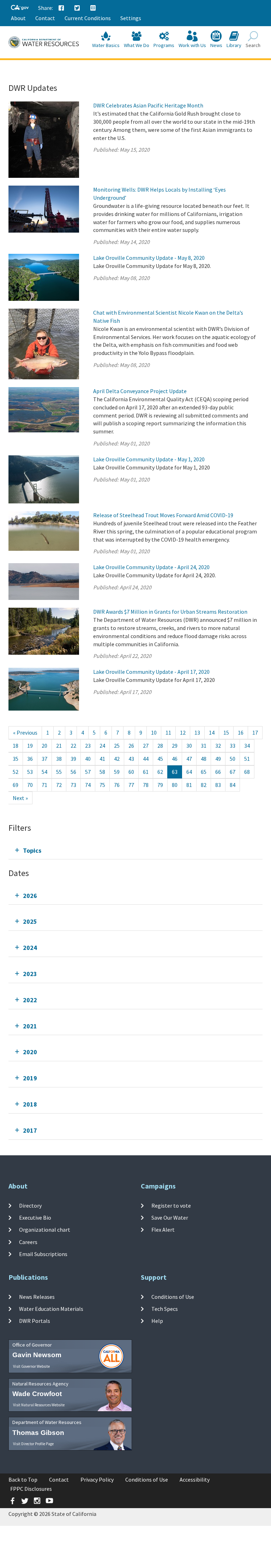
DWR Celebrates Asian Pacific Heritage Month (148, 105)
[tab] (135, 850)
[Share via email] (93, 8)
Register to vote (171, 1205)
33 (232, 745)
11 (168, 732)
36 (30, 758)
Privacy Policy (97, 1479)
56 (73, 771)
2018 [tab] (30, 1104)
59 (117, 771)
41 (102, 758)
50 (232, 758)
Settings (130, 18)
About (18, 18)
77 (131, 784)
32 (218, 745)
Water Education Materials (51, 1308)
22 (73, 745)
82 (203, 784)
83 (218, 784)
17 (255, 732)
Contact (45, 18)
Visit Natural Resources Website (39, 1404)
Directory (30, 1205)
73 (73, 784)
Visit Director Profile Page (33, 1443)
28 (160, 745)
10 (154, 732)
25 (117, 745)
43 (131, 758)
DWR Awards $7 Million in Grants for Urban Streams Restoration (170, 611)
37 (44, 758)
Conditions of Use (172, 1296)
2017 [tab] (30, 1130)
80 (174, 784)
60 (131, 771)
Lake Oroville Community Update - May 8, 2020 (149, 257)
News (216, 45)
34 (247, 745)
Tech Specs (164, 1308)
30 (189, 745)
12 (183, 732)
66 (218, 771)
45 (160, 758)
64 (189, 771)
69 (15, 784)
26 (131, 745)
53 (30, 771)
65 (203, 771)
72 (59, 784)
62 (160, 771)
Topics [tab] (32, 850)
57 (88, 771)
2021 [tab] (30, 1026)
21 (59, 745)
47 (189, 758)
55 (59, 771)
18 (15, 745)
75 (102, 784)
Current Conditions (88, 18)
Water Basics (106, 45)
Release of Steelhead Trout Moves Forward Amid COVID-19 (163, 515)
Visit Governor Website (31, 1366)
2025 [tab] (30, 921)
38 (59, 758)
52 (15, 771)
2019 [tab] (30, 1078)
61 (146, 771)
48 (203, 758)
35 (15, 758)
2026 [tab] (30, 896)
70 (30, 784)
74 (88, 784)
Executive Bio (35, 1217)
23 (88, 745)
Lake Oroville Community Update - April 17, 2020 (151, 671)
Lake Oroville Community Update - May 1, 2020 (149, 459)
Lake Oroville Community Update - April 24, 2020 (151, 567)
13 (197, 732)
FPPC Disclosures (31, 1488)
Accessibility (195, 1479)
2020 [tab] (30, 1052)
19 (30, 745)
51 (247, 758)
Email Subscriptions (43, 1253)
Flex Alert (163, 1229)
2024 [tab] (30, 948)
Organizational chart (44, 1229)
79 (160, 784)
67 (232, 771)
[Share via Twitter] (77, 8)
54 (44, 771)
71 (44, 784)
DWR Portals (34, 1320)
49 (218, 758)
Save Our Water (169, 1217)
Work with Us (192, 45)
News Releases (37, 1296)
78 (146, 784)
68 (247, 771)
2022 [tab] (30, 1000)
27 (146, 745)
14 (212, 732)
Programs (163, 45)
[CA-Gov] (20, 8)
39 (73, 758)
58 (102, 771)
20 (44, 745)
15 (226, 732)
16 (240, 732)
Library (234, 45)
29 (174, 745)
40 (88, 758)
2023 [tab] (30, 974)
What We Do (136, 45)
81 (189, 784)
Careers (28, 1241)
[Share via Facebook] (61, 8)
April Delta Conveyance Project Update (140, 391)
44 (146, 758)
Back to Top (22, 1479)
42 (117, 758)
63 (174, 771)
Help (157, 1320)
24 (102, 745)
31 (203, 745)
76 (117, 784)
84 (232, 784)
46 (174, 758)
